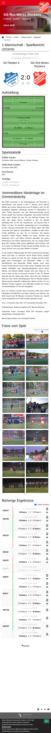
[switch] (35, 504)
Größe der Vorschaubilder (41, 329)
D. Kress (23, 102)
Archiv (16, 37)
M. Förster (23, 144)
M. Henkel (29, 139)
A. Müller (8, 108)
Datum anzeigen (43, 504)
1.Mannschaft (26, 37)
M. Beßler (18, 128)
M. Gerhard (17, 139)
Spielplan (37, 37)
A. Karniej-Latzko (23, 118)
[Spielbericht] (47, 509)
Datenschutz (6, 727)
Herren (9, 37)
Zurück (26, 646)
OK (46, 721)
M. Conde (40, 108)
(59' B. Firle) (23, 120)
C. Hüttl (41, 133)
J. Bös (5, 133)
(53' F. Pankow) (38, 110)
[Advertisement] (25, 677)
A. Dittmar (29, 128)
